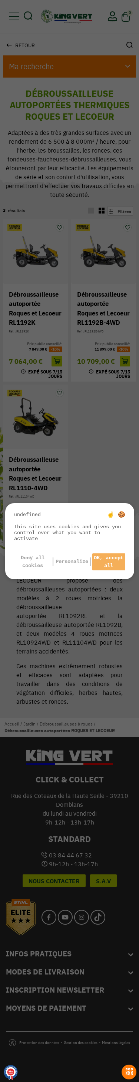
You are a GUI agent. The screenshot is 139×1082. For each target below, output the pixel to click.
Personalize (72, 561)
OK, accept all (108, 562)
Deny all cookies (32, 562)
